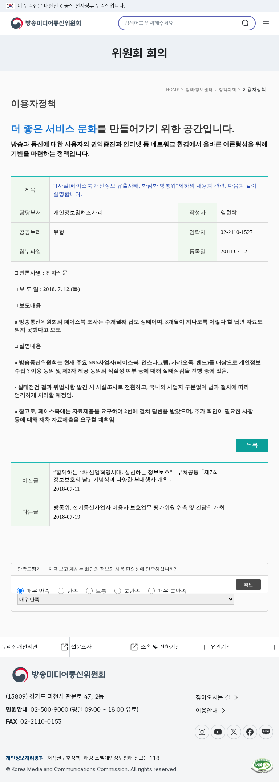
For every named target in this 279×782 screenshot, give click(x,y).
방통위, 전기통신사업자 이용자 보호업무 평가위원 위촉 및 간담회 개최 (139, 507)
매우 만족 (38, 591)
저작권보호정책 (63, 758)
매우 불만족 (172, 591)
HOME (172, 89)
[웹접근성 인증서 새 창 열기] (262, 762)
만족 (72, 591)
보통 (101, 591)
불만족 (132, 591)
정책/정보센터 (199, 89)
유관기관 (221, 646)
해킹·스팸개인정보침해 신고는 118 (121, 758)
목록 (252, 445)
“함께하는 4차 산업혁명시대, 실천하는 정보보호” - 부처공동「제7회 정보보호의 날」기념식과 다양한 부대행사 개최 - (135, 475)
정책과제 (227, 89)
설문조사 (81, 646)
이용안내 (207, 710)
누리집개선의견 (19, 646)
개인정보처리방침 (25, 758)
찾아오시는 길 (214, 697)
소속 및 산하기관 (160, 646)
